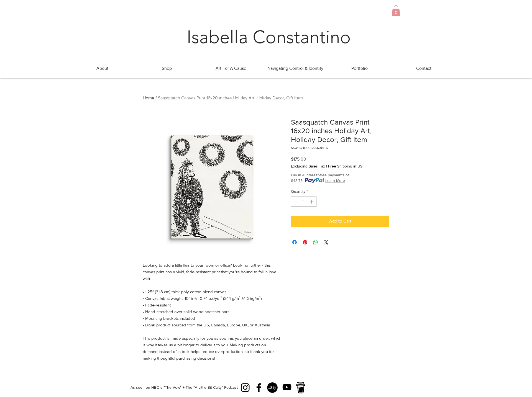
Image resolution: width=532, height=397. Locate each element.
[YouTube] (287, 387)
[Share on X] (326, 242)
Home (148, 98)
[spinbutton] (304, 202)
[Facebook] (259, 387)
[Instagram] (245, 387)
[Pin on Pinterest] (305, 242)
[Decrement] (295, 202)
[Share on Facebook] (294, 242)
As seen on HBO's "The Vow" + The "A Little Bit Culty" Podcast (184, 387)
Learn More (335, 180)
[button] (396, 10)
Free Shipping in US (345, 166)
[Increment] (312, 202)
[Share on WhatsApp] (315, 242)
